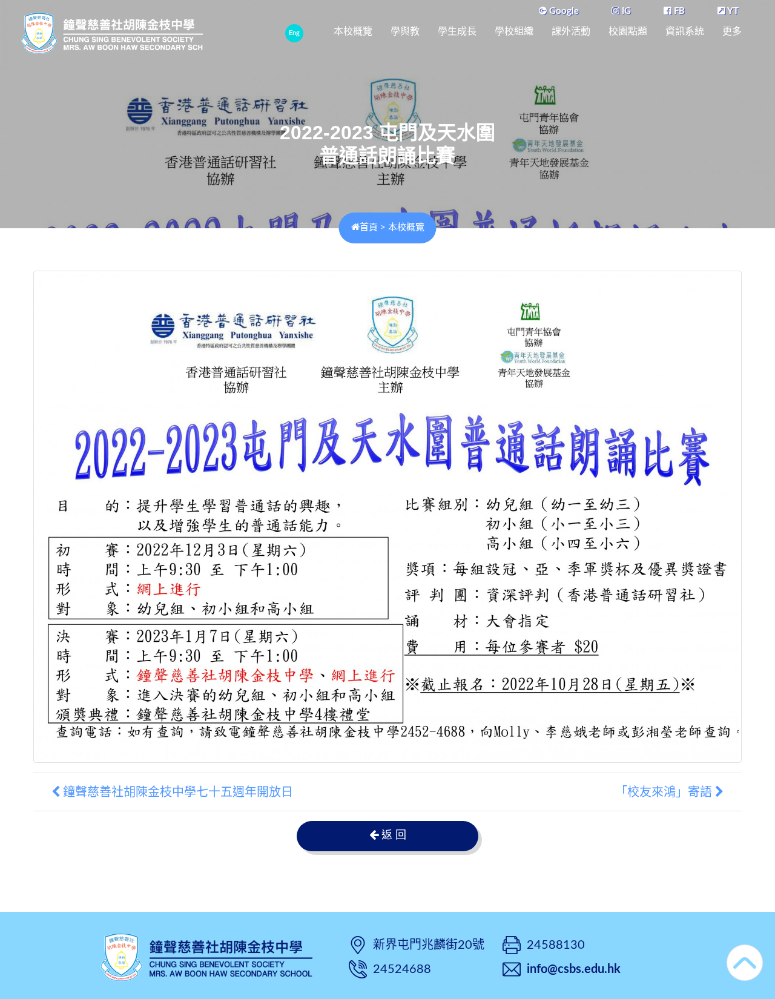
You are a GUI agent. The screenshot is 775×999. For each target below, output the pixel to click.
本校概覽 (353, 31)
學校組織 (514, 31)
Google (563, 11)
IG (625, 11)
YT (732, 11)
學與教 (405, 31)
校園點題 (627, 31)
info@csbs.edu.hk (574, 969)
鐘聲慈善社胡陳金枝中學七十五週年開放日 (176, 792)
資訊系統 (684, 31)
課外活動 (571, 31)
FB (678, 11)
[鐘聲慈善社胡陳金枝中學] (206, 955)
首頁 (369, 227)
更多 (732, 31)
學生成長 (457, 31)
